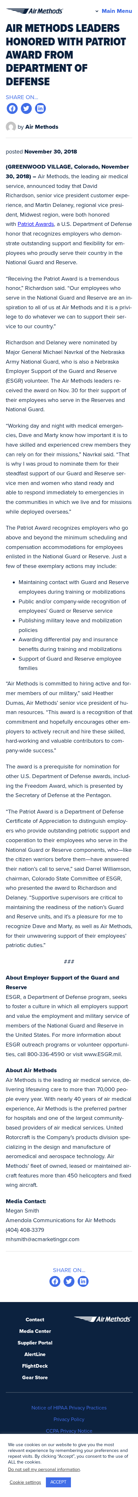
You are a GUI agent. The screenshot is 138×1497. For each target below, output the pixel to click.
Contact (35, 1319)
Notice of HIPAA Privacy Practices (69, 1408)
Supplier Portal (35, 1343)
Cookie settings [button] (25, 1482)
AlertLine (35, 1354)
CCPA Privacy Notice (69, 1431)
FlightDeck (35, 1366)
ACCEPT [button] (58, 1482)
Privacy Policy (69, 1419)
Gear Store (35, 1377)
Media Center (35, 1331)
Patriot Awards (36, 224)
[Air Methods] (34, 11)
